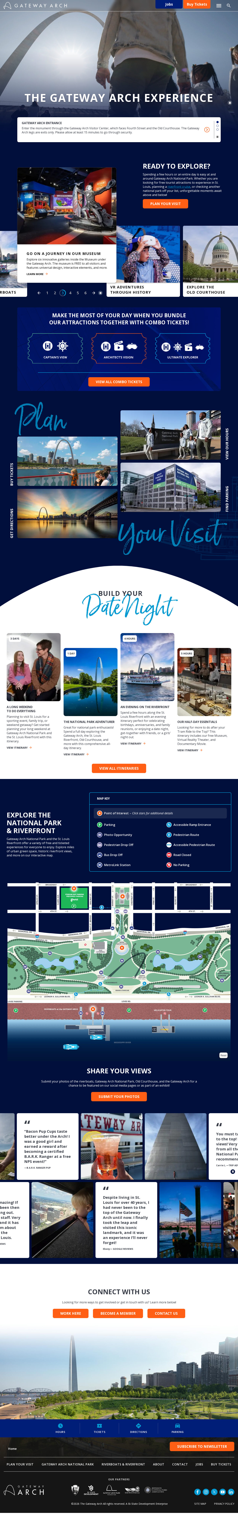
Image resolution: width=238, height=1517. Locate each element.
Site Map (200, 1508)
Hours (60, 1436)
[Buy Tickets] (66, 226)
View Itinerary (17, 751)
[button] (217, 122)
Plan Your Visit (165, 203)
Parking (178, 1436)
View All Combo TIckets (119, 386)
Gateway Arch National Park (68, 1468)
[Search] (229, 5)
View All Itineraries (119, 772)
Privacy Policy (224, 1508)
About (158, 1468)
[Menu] (219, 5)
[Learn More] (143, 265)
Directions (138, 1436)
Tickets (99, 1436)
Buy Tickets (197, 4)
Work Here (70, 1317)
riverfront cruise (179, 187)
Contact (180, 1468)
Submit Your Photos (119, 1100)
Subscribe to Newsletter (202, 1450)
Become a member (118, 1317)
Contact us (166, 1317)
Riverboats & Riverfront (123, 1468)
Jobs (169, 4)
